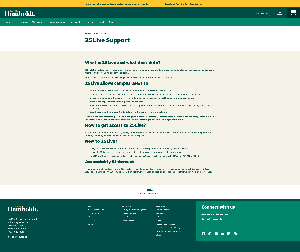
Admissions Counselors (215, 214)
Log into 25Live (106, 22)
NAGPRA (90, 224)
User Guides (76, 22)
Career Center (128, 220)
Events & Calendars (56, 22)
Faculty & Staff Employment (134, 210)
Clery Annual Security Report (169, 231)
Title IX (91, 220)
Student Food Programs (165, 224)
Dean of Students (163, 210)
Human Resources (129, 217)
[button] (260, 13)
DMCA (89, 217)
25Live (11, 22)
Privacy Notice (94, 213)
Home (88, 34)
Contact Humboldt (211, 219)
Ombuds (158, 235)
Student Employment (130, 213)
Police (158, 220)
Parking (159, 217)
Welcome (23, 22)
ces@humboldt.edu (142, 172)
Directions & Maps (17, 237)
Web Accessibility (96, 210)
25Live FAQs (37, 22)
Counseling (160, 213)
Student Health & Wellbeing (168, 228)
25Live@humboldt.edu (105, 156)
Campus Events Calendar (122, 112)
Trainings (90, 22)
